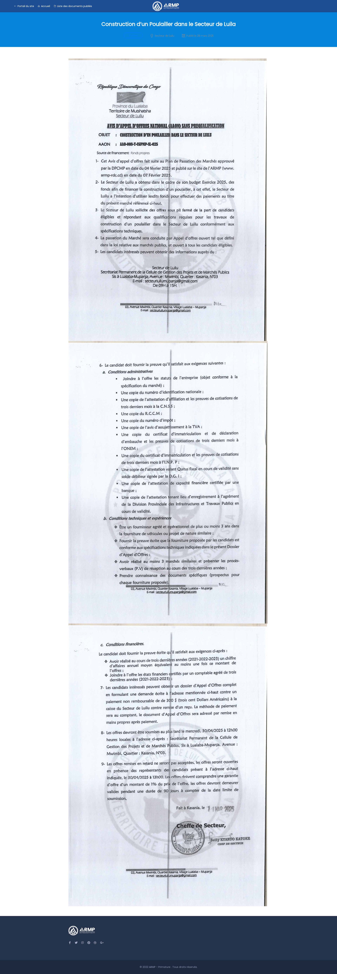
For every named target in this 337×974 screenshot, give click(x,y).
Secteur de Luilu (164, 36)
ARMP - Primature (160, 967)
